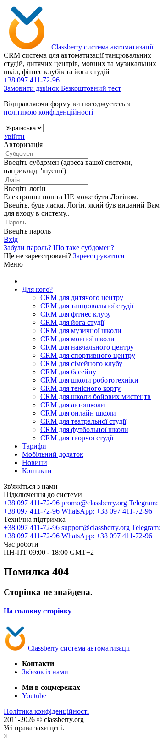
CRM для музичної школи (80, 330)
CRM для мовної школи (77, 339)
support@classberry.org (95, 527)
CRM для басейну (68, 372)
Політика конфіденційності (46, 711)
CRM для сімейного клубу (81, 363)
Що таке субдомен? (83, 248)
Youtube (34, 696)
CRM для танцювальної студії (86, 306)
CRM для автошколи (72, 405)
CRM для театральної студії (83, 421)
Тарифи (34, 446)
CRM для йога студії (72, 322)
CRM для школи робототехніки (89, 380)
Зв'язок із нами (45, 672)
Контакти (37, 471)
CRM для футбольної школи (84, 429)
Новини (34, 462)
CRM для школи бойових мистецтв (95, 396)
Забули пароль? (27, 248)
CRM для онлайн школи (78, 413)
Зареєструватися (98, 256)
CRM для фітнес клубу (75, 314)
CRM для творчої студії (76, 438)
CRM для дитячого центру (81, 297)
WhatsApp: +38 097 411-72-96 (106, 511)
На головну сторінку (38, 611)
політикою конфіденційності (48, 112)
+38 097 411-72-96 (32, 503)
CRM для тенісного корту (80, 388)
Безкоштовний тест (91, 88)
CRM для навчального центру (87, 347)
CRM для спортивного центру (87, 355)
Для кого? (37, 289)
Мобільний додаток (52, 454)
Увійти (14, 136)
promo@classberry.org (94, 503)
